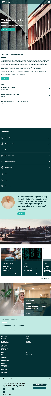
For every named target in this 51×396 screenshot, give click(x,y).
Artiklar (25, 263)
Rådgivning (4, 336)
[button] (17, 394)
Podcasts (28, 341)
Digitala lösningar (4, 348)
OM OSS (5, 78)
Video (45, 263)
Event (27, 339)
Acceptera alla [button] (39, 384)
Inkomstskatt (3, 338)
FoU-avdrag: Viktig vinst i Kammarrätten (10, 94)
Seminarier (28, 342)
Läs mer (23, 383)
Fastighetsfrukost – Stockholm (8, 87)
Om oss (3, 352)
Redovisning (3, 349)
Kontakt (2, 356)
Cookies (3, 368)
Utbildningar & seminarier (8, 263)
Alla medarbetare (4, 358)
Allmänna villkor (4, 365)
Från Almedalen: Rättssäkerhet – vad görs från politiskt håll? (15, 101)
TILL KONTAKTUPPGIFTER (8, 331)
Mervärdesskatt (4, 341)
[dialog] (25, 386)
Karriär (28, 352)
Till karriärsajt (29, 354)
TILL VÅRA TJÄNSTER (8, 29)
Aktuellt (28, 336)
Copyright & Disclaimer (5, 366)
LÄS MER (17, 274)
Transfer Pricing (4, 345)
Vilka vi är (3, 354)
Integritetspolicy (4, 369)
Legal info (3, 363)
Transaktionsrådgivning (5, 344)
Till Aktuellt (45, 278)
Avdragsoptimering (5, 339)
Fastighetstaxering (4, 342)
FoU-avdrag (3, 346)
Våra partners (4, 357)
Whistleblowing (4, 372)
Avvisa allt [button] (39, 388)
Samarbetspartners (5, 360)
